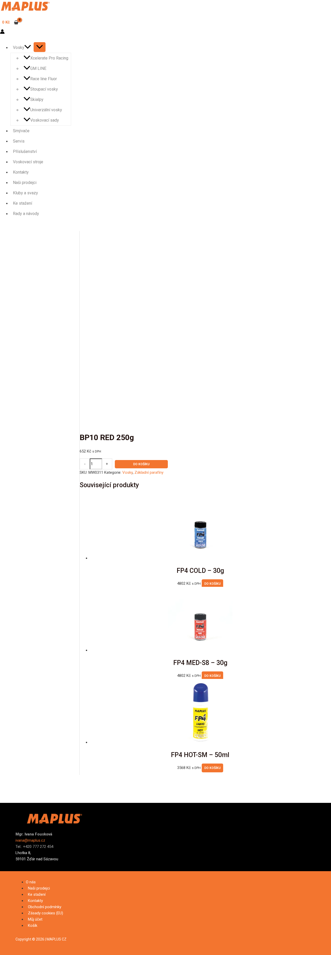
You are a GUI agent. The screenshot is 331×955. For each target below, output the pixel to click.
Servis (19, 141)
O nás (31, 882)
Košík (32, 925)
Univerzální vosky (46, 109)
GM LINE (38, 68)
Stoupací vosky (44, 89)
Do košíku (141, 464)
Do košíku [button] (212, 584)
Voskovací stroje (28, 161)
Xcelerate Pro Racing (49, 58)
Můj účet (35, 919)
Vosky (18, 47)
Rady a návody (26, 213)
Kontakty (21, 172)
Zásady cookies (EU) (45, 913)
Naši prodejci (24, 182)
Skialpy (36, 99)
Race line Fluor (43, 78)
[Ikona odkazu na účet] (2, 32)
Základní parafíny (148, 472)
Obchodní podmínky (44, 907)
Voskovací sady (44, 120)
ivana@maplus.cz (30, 840)
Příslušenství (25, 151)
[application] (27, 47)
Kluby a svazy (25, 192)
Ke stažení (22, 203)
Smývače (21, 130)
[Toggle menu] (40, 47)
